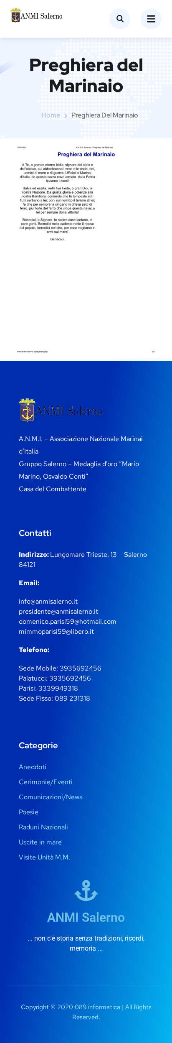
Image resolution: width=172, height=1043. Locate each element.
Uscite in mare (40, 842)
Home (50, 115)
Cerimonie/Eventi (46, 782)
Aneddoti (32, 766)
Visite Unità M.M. (44, 857)
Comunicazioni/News (50, 797)
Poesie (28, 812)
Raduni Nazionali (43, 827)
